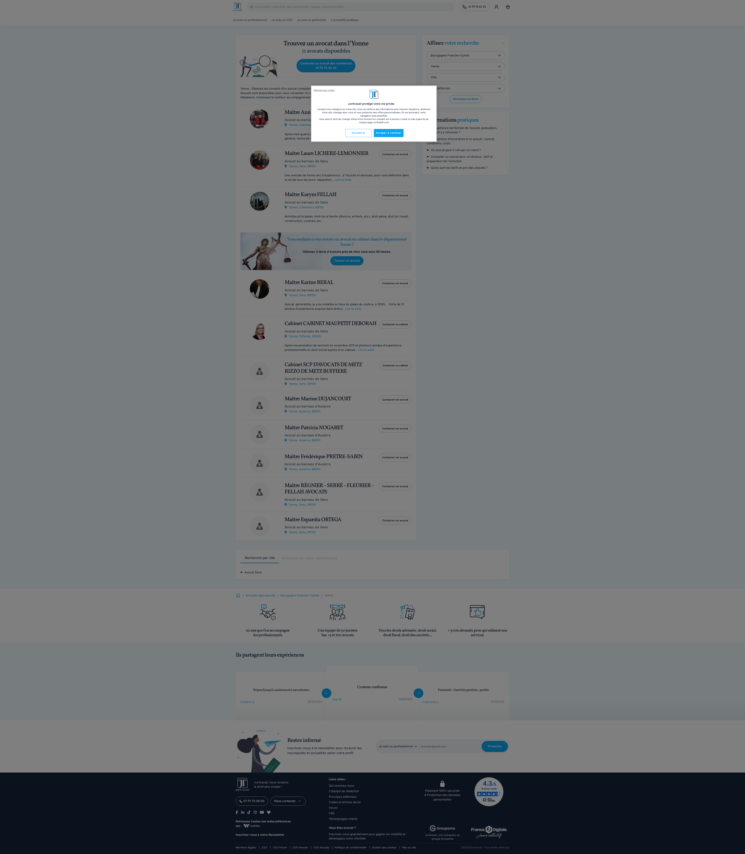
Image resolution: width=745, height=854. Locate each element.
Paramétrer (358, 133)
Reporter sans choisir (324, 90)
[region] (374, 113)
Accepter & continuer (388, 133)
